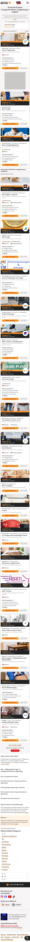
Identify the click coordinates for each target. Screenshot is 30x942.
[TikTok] (14, 896)
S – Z (14, 879)
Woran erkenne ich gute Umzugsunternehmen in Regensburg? (15, 793)
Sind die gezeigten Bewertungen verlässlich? (15, 787)
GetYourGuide (9, 174)
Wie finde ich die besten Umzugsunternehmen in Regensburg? (15, 782)
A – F (14, 834)
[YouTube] (10, 896)
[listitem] (9, 836)
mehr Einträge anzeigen (15, 745)
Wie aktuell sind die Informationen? (15, 798)
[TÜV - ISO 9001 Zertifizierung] (4, 917)
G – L (14, 874)
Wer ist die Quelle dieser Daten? (15, 776)
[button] (27, 938)
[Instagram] (2, 896)
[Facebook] (5, 896)
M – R (14, 876)
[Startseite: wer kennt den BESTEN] (6, 2)
